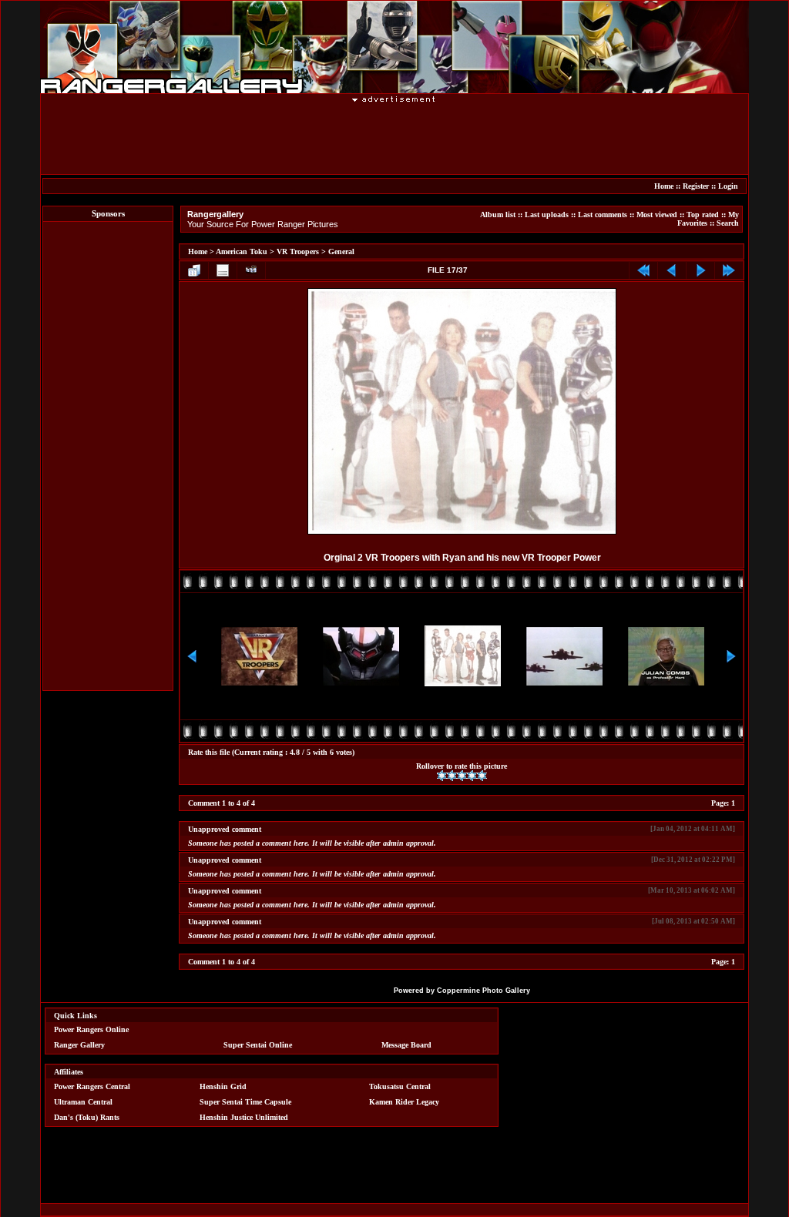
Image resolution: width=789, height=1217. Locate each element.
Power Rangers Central (92, 1086)
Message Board (406, 1045)
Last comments (602, 214)
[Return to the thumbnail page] (194, 270)
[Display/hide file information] (223, 270)
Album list (497, 214)
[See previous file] (672, 270)
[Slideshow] (251, 270)
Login (728, 186)
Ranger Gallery (79, 1045)
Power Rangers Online (91, 1029)
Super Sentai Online (257, 1045)
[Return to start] (643, 270)
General (341, 251)
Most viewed (656, 214)
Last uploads (547, 214)
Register (696, 186)
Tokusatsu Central (400, 1086)
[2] (452, 775)
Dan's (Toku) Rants (86, 1117)
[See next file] (700, 270)
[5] (482, 775)
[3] (462, 775)
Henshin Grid (223, 1086)
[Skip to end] (729, 270)
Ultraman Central (83, 1102)
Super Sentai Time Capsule (245, 1102)
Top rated (703, 214)
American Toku (241, 251)
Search (728, 223)
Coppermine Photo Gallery (483, 990)
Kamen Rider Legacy (404, 1102)
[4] (472, 775)
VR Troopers (298, 251)
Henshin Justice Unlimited (244, 1117)
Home (663, 186)
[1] (442, 775)
